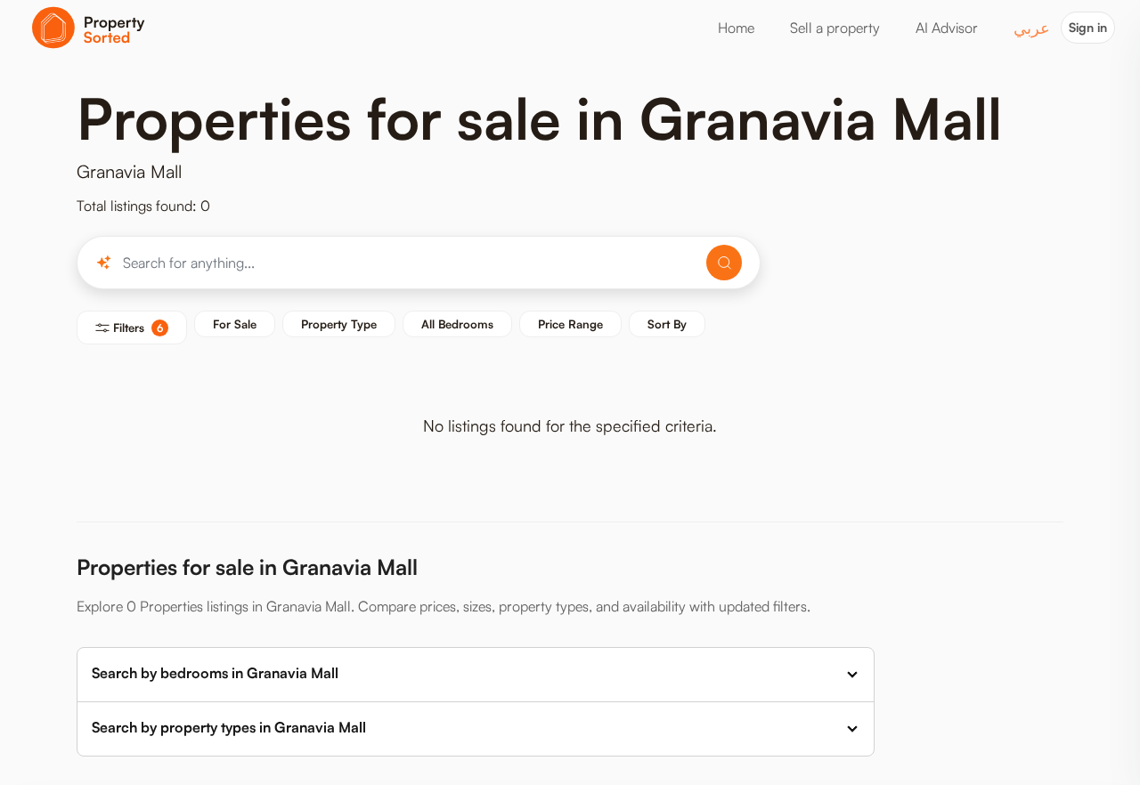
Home (736, 27)
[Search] (724, 262)
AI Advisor (947, 27)
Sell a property (835, 27)
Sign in (1088, 27)
